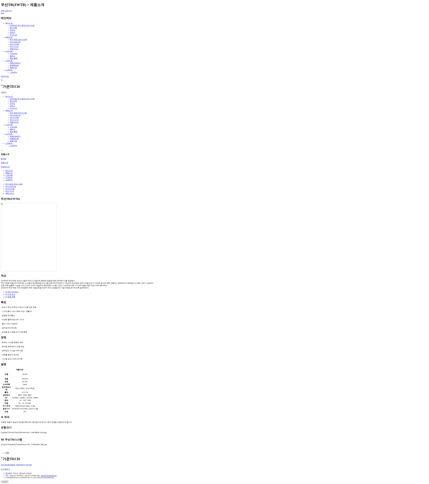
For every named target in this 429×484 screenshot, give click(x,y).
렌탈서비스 (14, 122)
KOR (3, 76)
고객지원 (9, 61)
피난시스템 (14, 118)
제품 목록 (11, 297)
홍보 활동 (13, 132)
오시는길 (13, 108)
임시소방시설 (15, 115)
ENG (7, 76)
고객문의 (9, 70)
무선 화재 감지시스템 (18, 113)
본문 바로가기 (6, 11)
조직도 (12, 104)
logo (2, 13)
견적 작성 (11, 294)
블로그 (12, 129)
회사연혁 (13, 101)
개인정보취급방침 (8, 465)
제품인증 (13, 141)
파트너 (12, 106)
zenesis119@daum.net (49, 476)
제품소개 (9, 37)
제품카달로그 (15, 136)
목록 (7, 453)
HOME (3, 159)
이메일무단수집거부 (24, 465)
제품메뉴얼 (14, 139)
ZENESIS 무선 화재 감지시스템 (22, 99)
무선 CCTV (14, 120)
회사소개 (9, 23)
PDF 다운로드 (13, 292)
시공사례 (9, 51)
